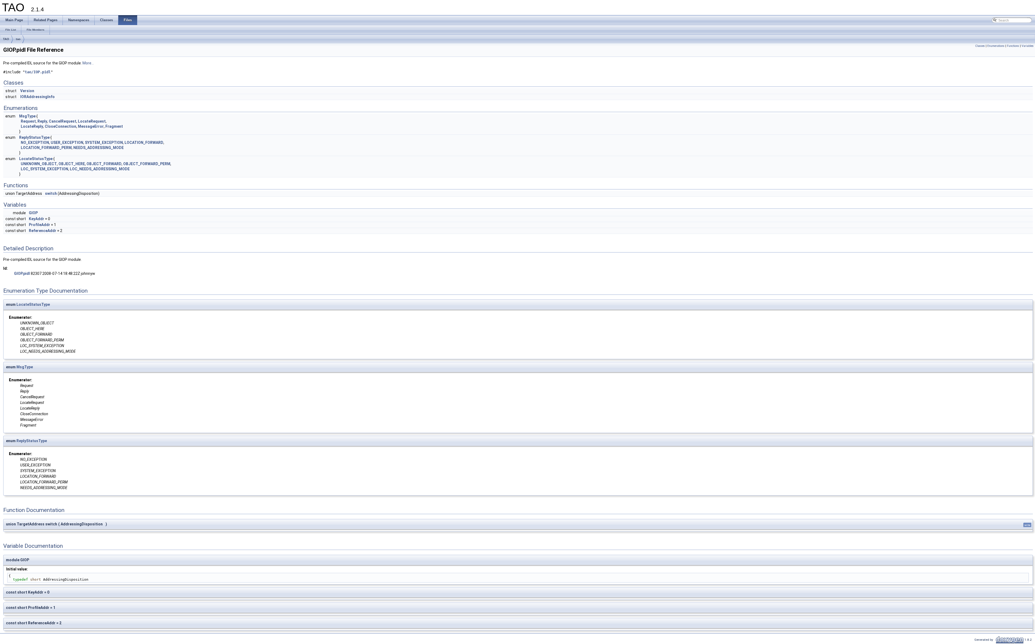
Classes (980, 46)
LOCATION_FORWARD (144, 142)
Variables (1028, 46)
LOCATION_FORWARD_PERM (46, 148)
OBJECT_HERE (71, 164)
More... (88, 63)
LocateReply (32, 126)
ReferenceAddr (42, 230)
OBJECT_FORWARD (104, 164)
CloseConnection (60, 126)
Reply (42, 121)
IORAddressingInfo (37, 97)
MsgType (27, 116)
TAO (6, 39)
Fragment (114, 126)
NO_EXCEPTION (35, 142)
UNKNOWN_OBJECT (39, 164)
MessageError (91, 126)
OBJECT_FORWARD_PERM (146, 164)
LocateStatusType (36, 159)
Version (27, 91)
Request (28, 121)
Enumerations (996, 46)
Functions (1013, 46)
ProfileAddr (39, 225)
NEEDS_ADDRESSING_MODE (98, 148)
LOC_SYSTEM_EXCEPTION (44, 169)
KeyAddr (36, 219)
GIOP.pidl (22, 273)
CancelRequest (62, 121)
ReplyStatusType (34, 137)
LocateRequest (92, 121)
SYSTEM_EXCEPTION (104, 142)
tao (18, 39)
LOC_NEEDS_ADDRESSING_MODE (100, 169)
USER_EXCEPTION (67, 142)
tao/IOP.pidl (38, 72)
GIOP (33, 213)
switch (51, 193)
